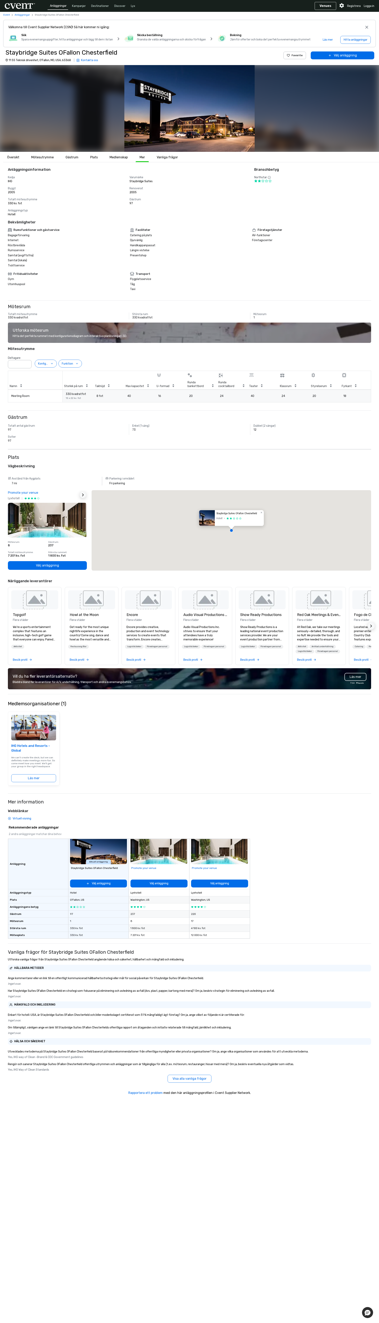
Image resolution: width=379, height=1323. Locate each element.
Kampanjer (79, 6)
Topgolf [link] (19, 615)
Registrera (354, 6)
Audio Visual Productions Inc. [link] (205, 615)
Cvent (6, 14)
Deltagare (14, 358)
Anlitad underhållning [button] (322, 646)
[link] (34, 599)
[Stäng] (367, 27)
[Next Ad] (83, 495)
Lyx (133, 6)
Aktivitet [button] (18, 646)
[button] (189, 108)
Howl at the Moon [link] (84, 615)
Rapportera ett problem (145, 1093)
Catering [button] (359, 646)
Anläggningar (58, 5)
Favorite (297, 55)
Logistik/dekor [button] (134, 646)
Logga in (369, 6)
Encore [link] (132, 615)
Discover (119, 6)
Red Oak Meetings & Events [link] (319, 615)
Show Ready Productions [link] (260, 615)
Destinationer (100, 6)
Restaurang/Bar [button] (78, 646)
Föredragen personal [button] (157, 646)
